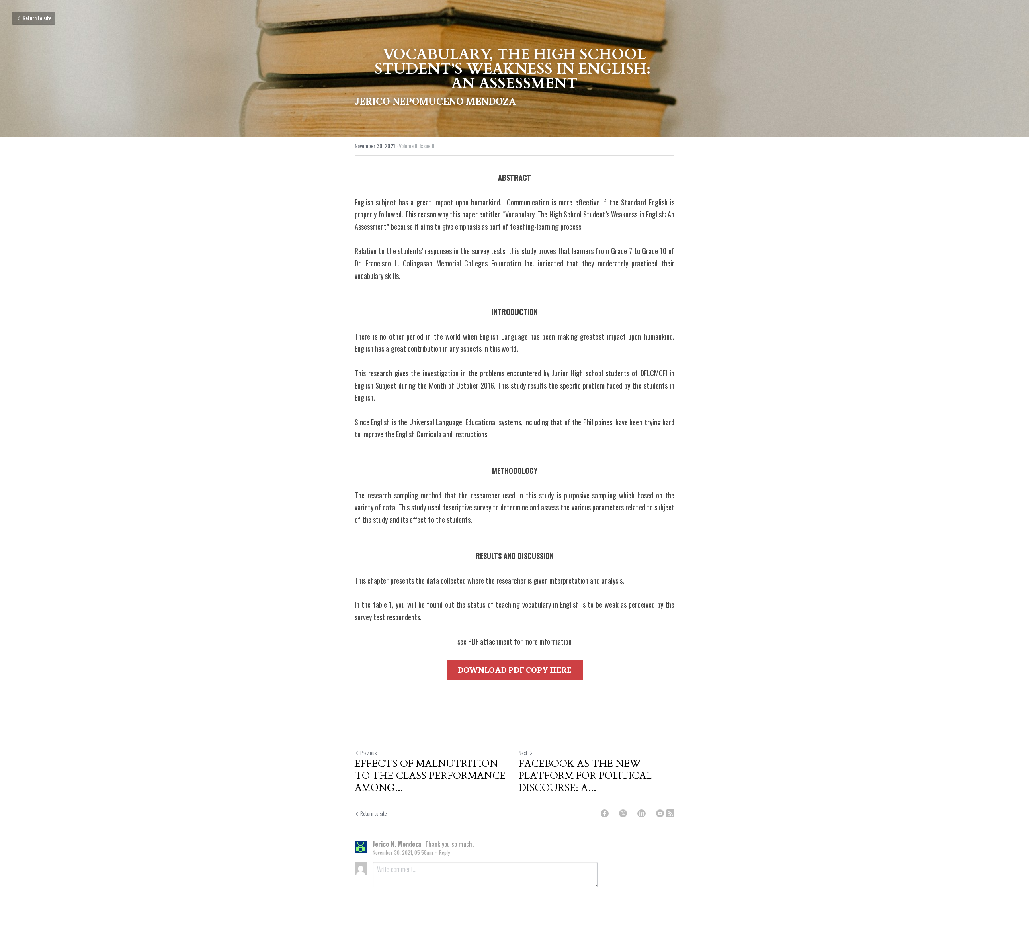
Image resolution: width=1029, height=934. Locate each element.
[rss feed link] (670, 813)
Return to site (37, 18)
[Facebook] (605, 813)
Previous (368, 752)
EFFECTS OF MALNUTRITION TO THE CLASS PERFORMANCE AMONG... (430, 776)
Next (523, 752)
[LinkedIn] (641, 813)
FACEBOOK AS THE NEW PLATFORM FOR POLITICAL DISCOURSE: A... (585, 776)
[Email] (660, 813)
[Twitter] (623, 813)
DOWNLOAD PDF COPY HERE (515, 670)
